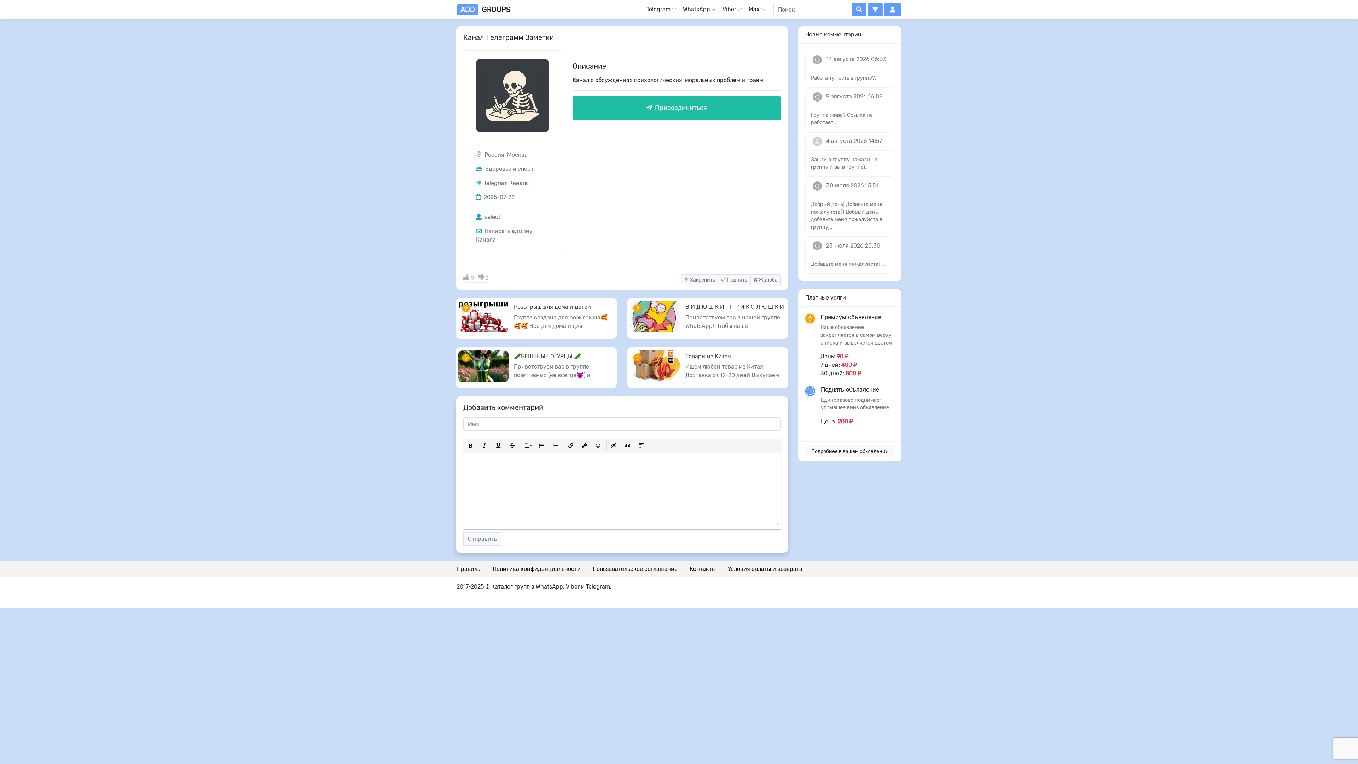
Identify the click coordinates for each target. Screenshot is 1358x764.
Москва (517, 154)
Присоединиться (680, 108)
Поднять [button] (736, 280)
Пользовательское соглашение (635, 569)
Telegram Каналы (507, 183)
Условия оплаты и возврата (765, 569)
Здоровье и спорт (509, 169)
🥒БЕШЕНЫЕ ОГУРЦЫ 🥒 (547, 356)
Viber (729, 9)
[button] (875, 9)
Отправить (482, 539)
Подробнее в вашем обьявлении (850, 451)
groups (485, 9)
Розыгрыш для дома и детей (552, 306)
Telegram (658, 9)
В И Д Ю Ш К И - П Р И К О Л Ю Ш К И (734, 306)
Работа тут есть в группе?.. (844, 78)
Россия (494, 154)
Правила (469, 569)
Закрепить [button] (702, 280)
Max (754, 9)
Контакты (703, 569)
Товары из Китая (708, 356)
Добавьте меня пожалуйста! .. (847, 264)
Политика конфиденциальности (537, 569)
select (491, 217)
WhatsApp (696, 9)
